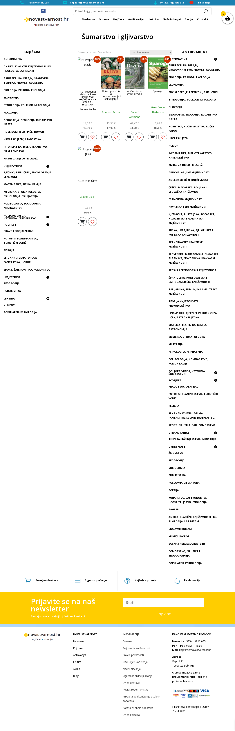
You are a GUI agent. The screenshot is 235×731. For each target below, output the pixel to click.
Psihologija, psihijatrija (186, 351)
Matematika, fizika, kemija (22, 184)
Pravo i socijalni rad (19, 231)
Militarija (176, 344)
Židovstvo (176, 453)
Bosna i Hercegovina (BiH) (187, 543)
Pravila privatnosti (133, 655)
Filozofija (11, 112)
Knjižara (118, 19)
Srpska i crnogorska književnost (192, 270)
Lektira (154, 19)
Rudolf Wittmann (134, 114)
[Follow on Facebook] (43, 11)
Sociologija (177, 468)
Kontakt (202, 19)
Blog (76, 676)
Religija (9, 250)
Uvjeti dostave (131, 683)
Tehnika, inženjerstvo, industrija (192, 439)
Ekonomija (11, 97)
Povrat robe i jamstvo (136, 689)
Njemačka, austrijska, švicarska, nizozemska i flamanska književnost (192, 218)
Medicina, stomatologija (187, 336)
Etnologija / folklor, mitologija (192, 99)
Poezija (174, 490)
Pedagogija (12, 283)
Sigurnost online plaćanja (137, 676)
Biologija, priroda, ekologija (24, 90)
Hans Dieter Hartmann (158, 110)
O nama (104, 19)
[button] (92, 137)
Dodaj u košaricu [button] (82, 136)
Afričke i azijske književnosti (189, 172)
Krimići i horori (179, 536)
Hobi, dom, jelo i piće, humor (24, 131)
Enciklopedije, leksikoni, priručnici (193, 92)
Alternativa (13, 59)
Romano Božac (111, 112)
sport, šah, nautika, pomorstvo (27, 269)
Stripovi (9, 304)
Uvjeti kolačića (131, 715)
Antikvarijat (136, 19)
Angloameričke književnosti (189, 180)
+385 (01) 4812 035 (38, 2)
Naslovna (88, 19)
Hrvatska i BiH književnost (188, 206)
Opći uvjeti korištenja (135, 662)
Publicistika (12, 291)
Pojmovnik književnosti (136, 648)
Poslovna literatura (184, 482)
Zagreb (174, 509)
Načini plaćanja (132, 669)
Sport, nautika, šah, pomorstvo (192, 425)
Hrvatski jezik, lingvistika (22, 139)
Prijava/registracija (172, 2)
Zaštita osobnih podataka (138, 708)
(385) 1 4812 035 (195, 641)
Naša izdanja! (172, 19)
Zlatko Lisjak (87, 196)
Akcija (189, 19)
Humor (173, 145)
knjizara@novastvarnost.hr (87, 2)
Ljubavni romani (180, 529)
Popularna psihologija (20, 312)
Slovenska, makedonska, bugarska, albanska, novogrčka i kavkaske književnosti (194, 258)
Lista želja (204, 2)
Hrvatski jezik (178, 138)
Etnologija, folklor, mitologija (27, 105)
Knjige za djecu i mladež (21, 158)
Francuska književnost (185, 199)
